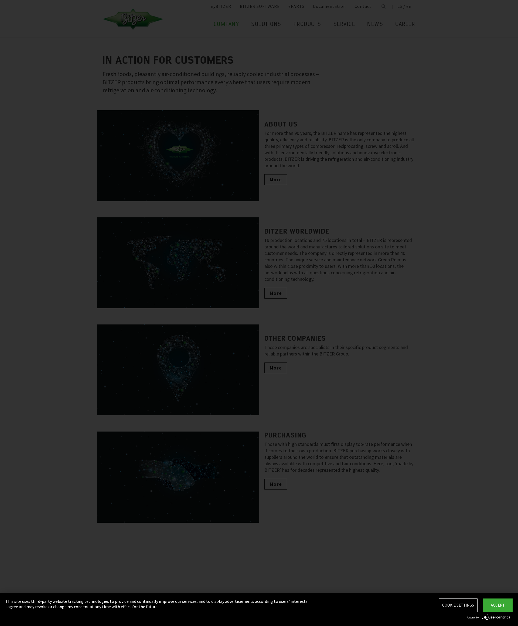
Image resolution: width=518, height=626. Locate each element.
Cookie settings (458, 605)
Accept (498, 605)
